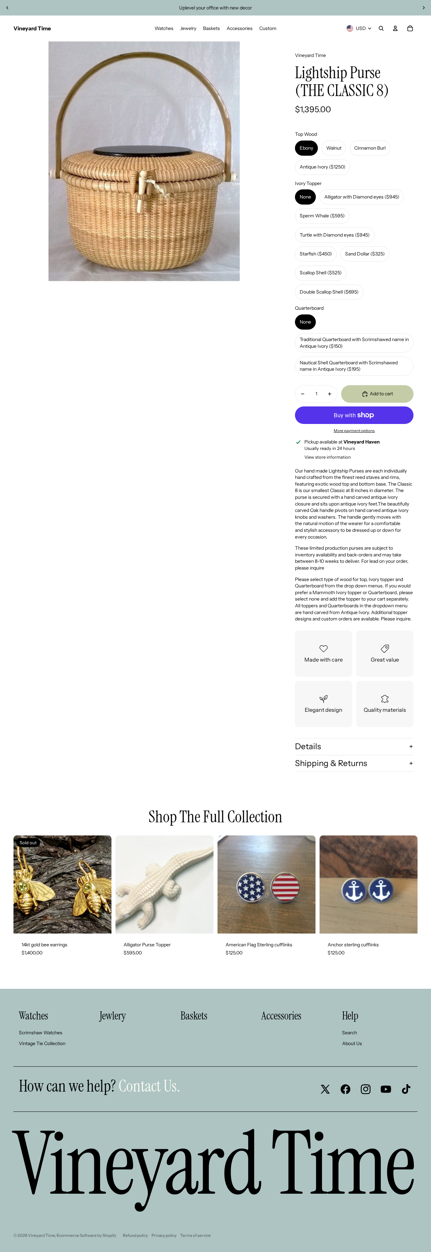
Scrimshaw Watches (40, 1033)
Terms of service (195, 1235)
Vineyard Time (41, 1235)
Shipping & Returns (331, 763)
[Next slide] (423, 7)
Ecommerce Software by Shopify (86, 1235)
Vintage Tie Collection (42, 1043)
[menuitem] (164, 28)
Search (349, 1033)
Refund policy (135, 1235)
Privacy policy (164, 1235)
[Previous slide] (7, 7)
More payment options (354, 430)
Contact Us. (149, 1086)
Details (308, 746)
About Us (352, 1043)
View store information (327, 457)
